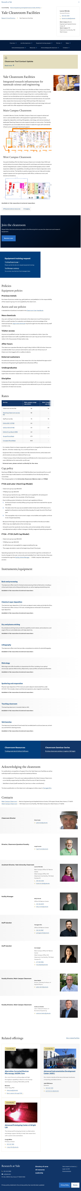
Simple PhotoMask (8, 436)
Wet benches (7, 722)
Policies (58, 43)
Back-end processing (10, 582)
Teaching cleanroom (9, 704)
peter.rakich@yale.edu (42, 987)
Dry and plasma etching (11, 624)
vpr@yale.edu (7, 1174)
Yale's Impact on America (69, 1166)
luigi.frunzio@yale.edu (42, 849)
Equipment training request (43, 43)
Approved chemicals (19, 323)
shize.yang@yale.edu (12, 1090)
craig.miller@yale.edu (12, 1147)
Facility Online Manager (22, 557)
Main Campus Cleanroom (9, 801)
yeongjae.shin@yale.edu (42, 933)
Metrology (6, 663)
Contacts (65, 47)
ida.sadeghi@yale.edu (42, 964)
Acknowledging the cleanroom (49, 47)
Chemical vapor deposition (12, 602)
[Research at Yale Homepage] (7, 2)
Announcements (66, 1171)
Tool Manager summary (12, 268)
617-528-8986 (40, 962)
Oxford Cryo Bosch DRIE (10, 432)
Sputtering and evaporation (12, 683)
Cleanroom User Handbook (35, 310)
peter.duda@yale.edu (42, 822)
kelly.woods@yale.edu (42, 906)
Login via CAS (66, 1169)
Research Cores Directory (8, 18)
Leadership (39, 1173)
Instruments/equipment (18, 47)
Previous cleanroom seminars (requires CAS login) (60, 751)
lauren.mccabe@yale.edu (68, 18)
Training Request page (11, 262)
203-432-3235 (49, 1088)
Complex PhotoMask (9, 440)
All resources (40, 1170)
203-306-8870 (40, 904)
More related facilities (72, 1038)
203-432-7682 (10, 1144)
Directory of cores (41, 1166)
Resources (32, 47)
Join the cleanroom (25, 43)
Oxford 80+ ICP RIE (8, 423)
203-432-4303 (65, 15)
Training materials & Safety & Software (16, 751)
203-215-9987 (40, 930)
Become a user (8, 238)
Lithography (6, 645)
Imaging (27, 209)
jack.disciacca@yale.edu (52, 1091)
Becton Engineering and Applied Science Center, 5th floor (25, 7)
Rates (67, 43)
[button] (75, 1185)
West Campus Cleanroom (9, 804)
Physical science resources (12, 209)
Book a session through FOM (14, 1093)
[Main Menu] (79, 2)
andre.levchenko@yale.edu (43, 1013)
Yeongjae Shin (47, 788)
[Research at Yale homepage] (11, 1167)
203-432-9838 (7, 1171)
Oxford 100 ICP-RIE (8, 427)
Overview (12, 43)
